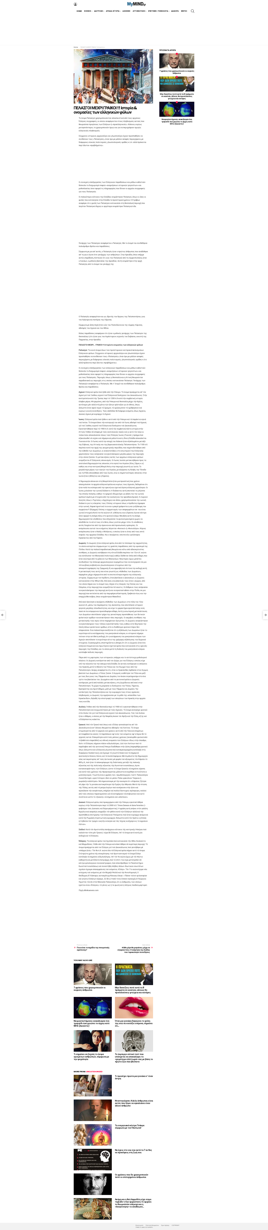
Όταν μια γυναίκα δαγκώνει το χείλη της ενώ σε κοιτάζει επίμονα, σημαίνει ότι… (134, 1023)
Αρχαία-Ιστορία (112, 11)
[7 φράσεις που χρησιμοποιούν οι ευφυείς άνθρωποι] (93, 974)
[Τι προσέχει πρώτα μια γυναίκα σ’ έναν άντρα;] (93, 1085)
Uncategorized (94, 1071)
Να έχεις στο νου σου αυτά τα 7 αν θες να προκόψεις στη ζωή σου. (133, 1151)
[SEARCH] (192, 11)
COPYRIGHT (175, 1225)
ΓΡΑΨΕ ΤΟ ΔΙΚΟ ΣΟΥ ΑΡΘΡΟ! (144, 1227)
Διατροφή (98, 11)
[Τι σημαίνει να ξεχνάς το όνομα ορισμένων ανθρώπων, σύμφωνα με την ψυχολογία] (93, 1041)
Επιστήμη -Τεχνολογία (158, 11)
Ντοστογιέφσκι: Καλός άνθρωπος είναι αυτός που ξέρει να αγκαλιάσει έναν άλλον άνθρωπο (134, 1103)
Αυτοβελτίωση (139, 11)
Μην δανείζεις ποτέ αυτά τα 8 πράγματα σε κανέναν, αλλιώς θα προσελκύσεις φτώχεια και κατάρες (133, 990)
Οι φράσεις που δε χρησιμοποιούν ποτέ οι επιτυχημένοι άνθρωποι (131, 1176)
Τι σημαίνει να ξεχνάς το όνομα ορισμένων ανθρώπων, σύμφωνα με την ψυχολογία (91, 1057)
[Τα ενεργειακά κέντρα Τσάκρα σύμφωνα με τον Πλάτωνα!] (93, 1135)
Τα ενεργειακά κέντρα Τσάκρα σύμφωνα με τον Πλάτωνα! (129, 1126)
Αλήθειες (126, 11)
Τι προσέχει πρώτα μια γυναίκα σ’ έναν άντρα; (134, 1077)
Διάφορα (175, 11)
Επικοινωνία (139, 1225)
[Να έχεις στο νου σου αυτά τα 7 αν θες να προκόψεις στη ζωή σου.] (93, 1159)
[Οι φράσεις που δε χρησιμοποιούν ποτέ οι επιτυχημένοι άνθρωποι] (93, 1184)
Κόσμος (87, 11)
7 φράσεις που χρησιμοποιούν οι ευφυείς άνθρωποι (89, 989)
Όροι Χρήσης (165, 1225)
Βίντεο (184, 11)
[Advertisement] (134, 29)
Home (79, 11)
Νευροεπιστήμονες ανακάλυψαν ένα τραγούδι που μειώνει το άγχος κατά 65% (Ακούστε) (91, 1023)
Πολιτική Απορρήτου (152, 1225)
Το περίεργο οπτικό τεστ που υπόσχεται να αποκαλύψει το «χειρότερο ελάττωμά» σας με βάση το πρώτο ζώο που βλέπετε (134, 1058)
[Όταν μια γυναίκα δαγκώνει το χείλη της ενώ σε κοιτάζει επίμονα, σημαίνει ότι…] (134, 1007)
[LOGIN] (75, 4)
